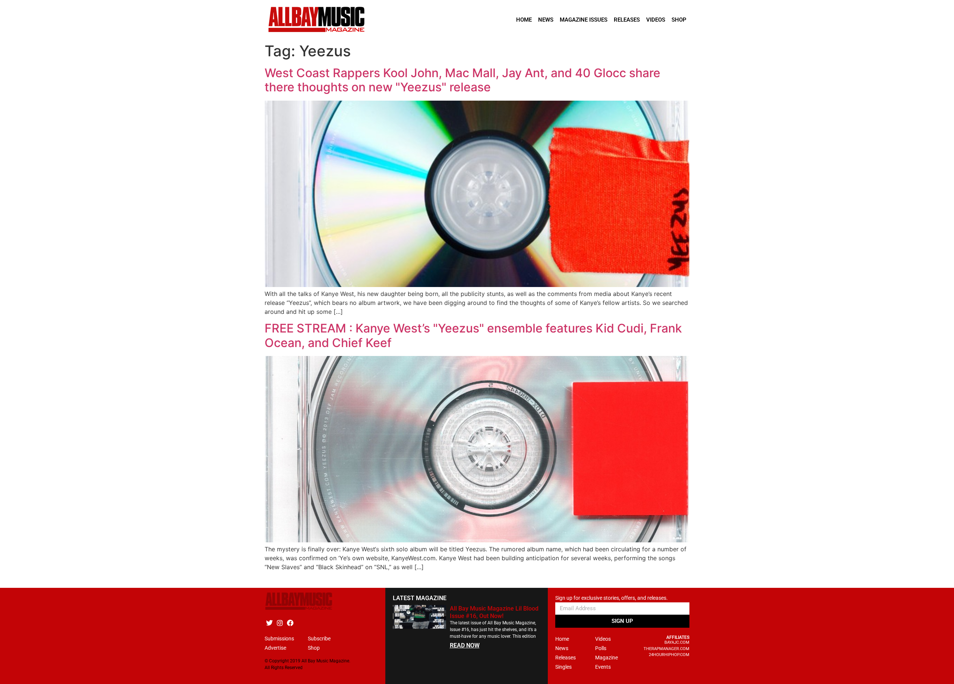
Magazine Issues (583, 19)
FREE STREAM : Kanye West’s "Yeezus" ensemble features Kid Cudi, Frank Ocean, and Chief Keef (473, 335)
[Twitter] (269, 622)
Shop (679, 19)
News (545, 19)
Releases (627, 19)
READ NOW (465, 645)
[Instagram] (279, 622)
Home (524, 19)
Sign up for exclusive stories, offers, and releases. (611, 598)
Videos (655, 19)
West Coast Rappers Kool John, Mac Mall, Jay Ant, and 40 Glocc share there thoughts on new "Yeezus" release (462, 80)
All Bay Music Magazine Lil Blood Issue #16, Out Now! (494, 612)
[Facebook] (290, 622)
